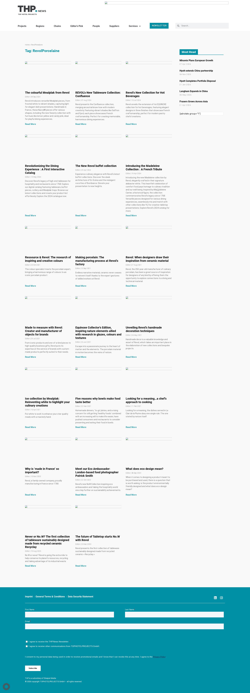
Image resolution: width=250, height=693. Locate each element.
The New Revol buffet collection (95, 166)
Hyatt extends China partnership (196, 70)
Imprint (29, 596)
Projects (22, 26)
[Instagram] (221, 597)
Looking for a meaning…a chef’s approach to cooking (146, 400)
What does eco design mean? (144, 469)
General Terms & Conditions (50, 596)
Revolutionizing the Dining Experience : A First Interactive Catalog (45, 169)
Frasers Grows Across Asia (194, 101)
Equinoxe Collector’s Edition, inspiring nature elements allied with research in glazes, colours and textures (98, 333)
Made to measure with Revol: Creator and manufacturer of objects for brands (44, 331)
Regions (40, 26)
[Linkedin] (215, 597)
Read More (30, 124)
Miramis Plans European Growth (196, 60)
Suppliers (114, 26)
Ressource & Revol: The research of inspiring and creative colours (48, 259)
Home (27, 45)
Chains (57, 26)
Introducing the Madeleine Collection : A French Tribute (144, 167)
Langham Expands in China (194, 91)
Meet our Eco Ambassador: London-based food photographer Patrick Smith (96, 472)
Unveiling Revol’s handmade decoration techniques (144, 329)
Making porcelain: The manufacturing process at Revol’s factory (96, 261)
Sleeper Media (50, 678)
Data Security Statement (80, 596)
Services (133, 26)
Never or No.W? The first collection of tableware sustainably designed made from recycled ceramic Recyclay (47, 542)
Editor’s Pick (76, 26)
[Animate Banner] (166, 9)
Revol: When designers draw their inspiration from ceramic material (147, 259)
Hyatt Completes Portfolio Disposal (198, 81)
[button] (6, 686)
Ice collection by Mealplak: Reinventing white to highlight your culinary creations (47, 402)
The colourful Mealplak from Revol (47, 92)
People (96, 26)
